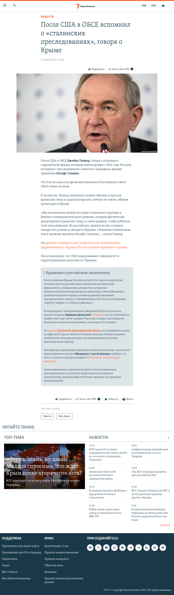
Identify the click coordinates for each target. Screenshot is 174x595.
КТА (153, 5)
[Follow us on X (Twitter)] (98, 547)
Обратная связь (54, 565)
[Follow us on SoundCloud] (138, 547)
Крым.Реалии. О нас (57, 546)
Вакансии (51, 572)
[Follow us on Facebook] (90, 547)
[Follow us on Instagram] (114, 547)
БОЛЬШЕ (165, 525)
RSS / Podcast (10, 572)
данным (73, 330)
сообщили (97, 315)
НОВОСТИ (98, 437)
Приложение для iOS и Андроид (21, 552)
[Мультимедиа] (163, 5)
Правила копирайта (57, 559)
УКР (144, 5)
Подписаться (9, 559)
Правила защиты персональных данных (64, 580)
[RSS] (146, 547)
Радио (6, 565)
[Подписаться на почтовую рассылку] (163, 547)
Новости (47, 16)
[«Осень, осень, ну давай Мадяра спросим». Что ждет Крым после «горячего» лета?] (44, 466)
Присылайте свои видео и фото (20, 546)
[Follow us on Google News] (122, 547)
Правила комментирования (62, 552)
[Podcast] (154, 547)
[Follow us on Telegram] (130, 547)
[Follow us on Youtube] (106, 547)
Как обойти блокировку (16, 578)
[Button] (96, 69)
